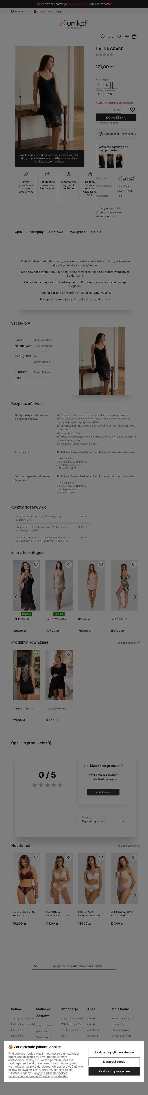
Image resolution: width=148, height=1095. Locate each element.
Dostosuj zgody (114, 1061)
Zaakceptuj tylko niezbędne (114, 1052)
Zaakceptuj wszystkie (114, 1071)
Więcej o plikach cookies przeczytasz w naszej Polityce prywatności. (38, 1074)
